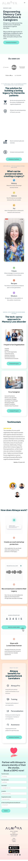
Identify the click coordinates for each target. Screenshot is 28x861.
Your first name (5, 773)
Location (3, 791)
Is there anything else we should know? (10, 802)
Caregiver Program (14, 410)
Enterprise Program (14, 363)
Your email (4, 785)
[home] (9, 2)
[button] (25, 3)
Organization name (6, 797)
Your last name (5, 779)
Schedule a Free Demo (11, 42)
